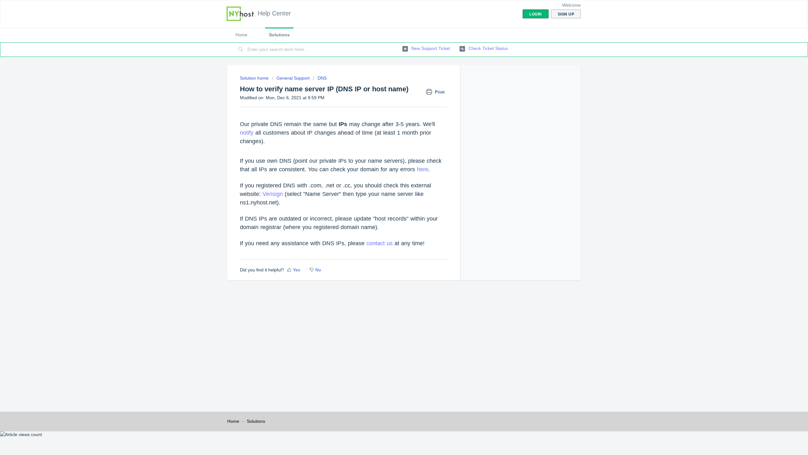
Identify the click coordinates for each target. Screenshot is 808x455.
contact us (379, 243)
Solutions (279, 34)
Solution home (255, 78)
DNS (322, 78)
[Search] (240, 49)
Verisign (273, 194)
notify (246, 133)
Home (241, 34)
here (422, 169)
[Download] (392, 147)
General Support (293, 78)
